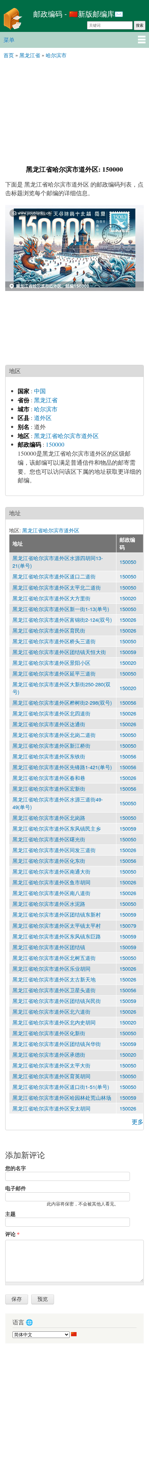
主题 (10, 1214)
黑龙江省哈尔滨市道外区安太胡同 (51, 1108)
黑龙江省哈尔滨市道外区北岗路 (48, 817)
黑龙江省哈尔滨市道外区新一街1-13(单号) (60, 608)
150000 (55, 444)
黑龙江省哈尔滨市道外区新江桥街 (51, 745)
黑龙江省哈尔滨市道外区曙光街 (48, 839)
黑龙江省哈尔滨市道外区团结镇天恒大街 (59, 651)
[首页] (15, 20)
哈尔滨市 (46, 409)
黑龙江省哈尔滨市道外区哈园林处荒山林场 (61, 1097)
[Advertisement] (74, 111)
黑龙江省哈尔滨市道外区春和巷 (48, 777)
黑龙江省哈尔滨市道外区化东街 (48, 860)
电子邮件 (15, 1188)
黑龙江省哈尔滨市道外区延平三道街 (54, 673)
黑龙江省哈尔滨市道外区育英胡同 (51, 1076)
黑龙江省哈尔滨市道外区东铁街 (48, 756)
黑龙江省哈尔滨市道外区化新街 (48, 1033)
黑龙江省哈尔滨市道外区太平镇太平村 (56, 925)
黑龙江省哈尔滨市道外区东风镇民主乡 (56, 828)
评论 (12, 1234)
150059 (128, 651)
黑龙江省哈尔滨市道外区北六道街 (51, 1011)
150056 (128, 702)
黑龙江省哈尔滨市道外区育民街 (48, 630)
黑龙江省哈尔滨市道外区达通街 (48, 724)
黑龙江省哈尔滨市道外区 (66, 436)
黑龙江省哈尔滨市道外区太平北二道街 (56, 587)
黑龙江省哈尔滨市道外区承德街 (48, 1054)
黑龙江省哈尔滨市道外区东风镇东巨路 (56, 936)
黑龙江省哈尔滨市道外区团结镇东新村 (56, 914)
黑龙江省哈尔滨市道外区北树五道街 (54, 957)
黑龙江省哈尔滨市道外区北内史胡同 (54, 1022)
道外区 (43, 418)
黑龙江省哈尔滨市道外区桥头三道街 (54, 641)
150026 (128, 619)
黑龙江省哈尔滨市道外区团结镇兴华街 (56, 1043)
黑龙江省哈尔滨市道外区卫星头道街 (54, 990)
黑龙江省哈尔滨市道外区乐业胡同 (51, 968)
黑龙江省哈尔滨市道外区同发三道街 (54, 849)
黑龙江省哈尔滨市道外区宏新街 (48, 788)
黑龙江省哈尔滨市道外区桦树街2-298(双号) (62, 702)
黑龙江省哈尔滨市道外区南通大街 (51, 871)
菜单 (9, 40)
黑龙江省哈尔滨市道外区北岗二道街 (54, 734)
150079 (128, 925)
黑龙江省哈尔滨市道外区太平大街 (51, 1065)
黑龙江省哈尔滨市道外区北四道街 (51, 713)
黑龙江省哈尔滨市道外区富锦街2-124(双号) (62, 619)
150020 (128, 598)
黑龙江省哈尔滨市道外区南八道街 (51, 892)
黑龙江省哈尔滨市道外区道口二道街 (54, 576)
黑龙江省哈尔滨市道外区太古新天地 (54, 979)
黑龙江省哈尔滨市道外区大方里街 (51, 598)
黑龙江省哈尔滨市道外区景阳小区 (51, 662)
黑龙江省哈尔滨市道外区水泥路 (48, 903)
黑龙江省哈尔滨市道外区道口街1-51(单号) (60, 1086)
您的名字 (15, 1168)
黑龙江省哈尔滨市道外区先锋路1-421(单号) (62, 767)
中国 (40, 391)
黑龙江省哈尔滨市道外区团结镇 (48, 947)
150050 (128, 561)
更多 (137, 1122)
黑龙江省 (46, 400)
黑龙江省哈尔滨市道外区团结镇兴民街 (56, 1000)
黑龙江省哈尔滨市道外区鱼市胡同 (51, 882)
